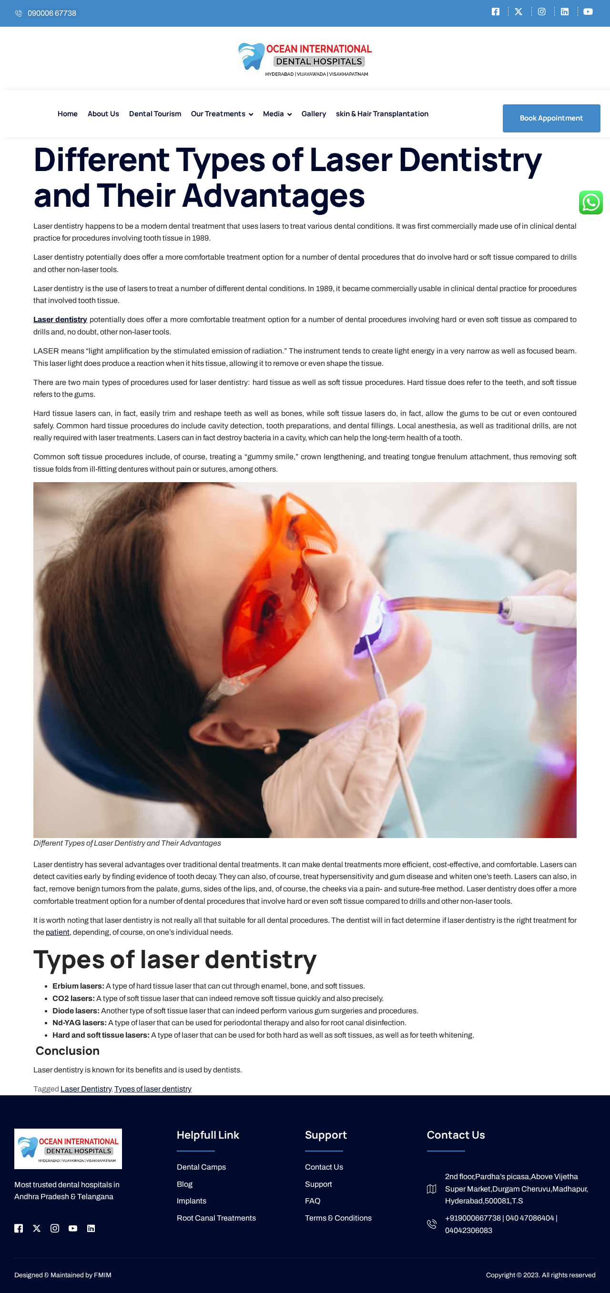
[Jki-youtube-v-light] (73, 1228)
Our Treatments (218, 114)
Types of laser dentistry (153, 1089)
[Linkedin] (91, 1228)
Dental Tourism (155, 114)
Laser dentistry (60, 319)
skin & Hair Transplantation (382, 114)
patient (58, 932)
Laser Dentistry (86, 1089)
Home (68, 114)
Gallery (314, 114)
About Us (103, 114)
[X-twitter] (36, 1228)
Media (273, 114)
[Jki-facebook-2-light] (18, 1228)
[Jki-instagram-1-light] (55, 1228)
